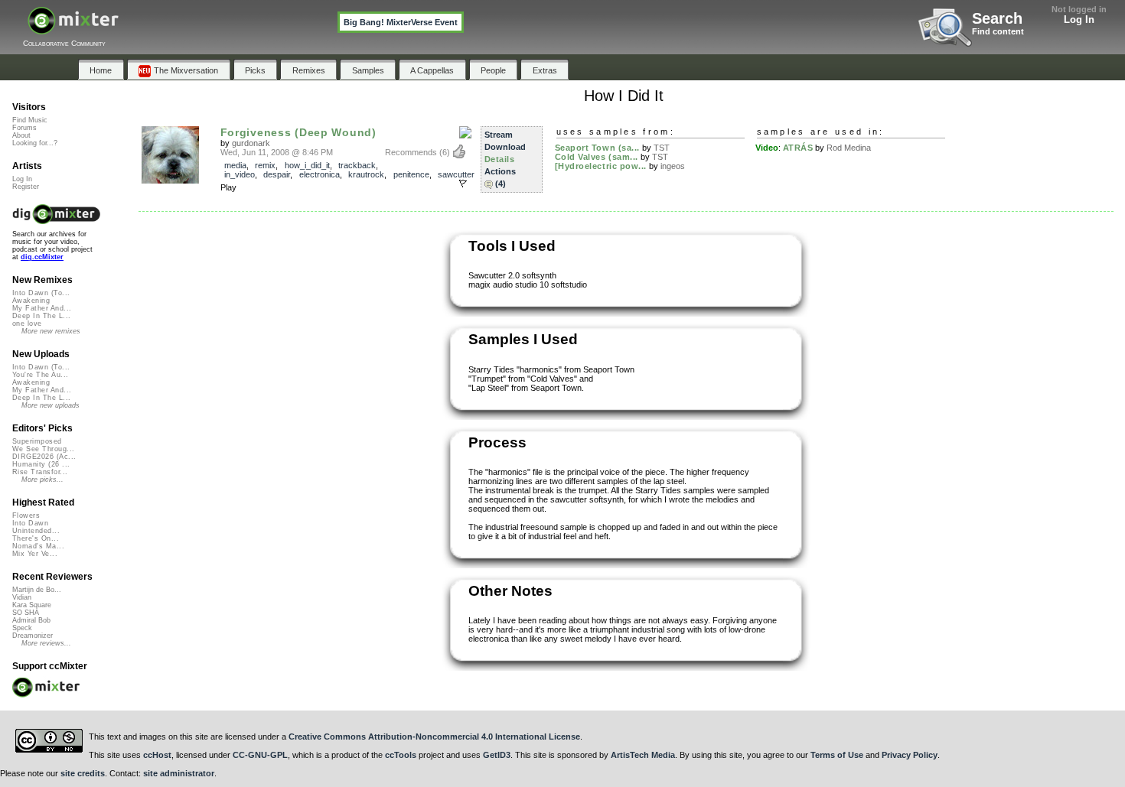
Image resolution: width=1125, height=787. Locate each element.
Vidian (21, 597)
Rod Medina (849, 147)
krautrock (366, 174)
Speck (22, 628)
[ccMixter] (73, 28)
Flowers (26, 515)
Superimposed (37, 441)
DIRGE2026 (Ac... (44, 456)
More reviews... (46, 643)
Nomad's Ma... (38, 546)
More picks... (42, 479)
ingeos (672, 166)
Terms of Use (836, 754)
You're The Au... (40, 375)
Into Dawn (30, 523)
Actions (500, 171)
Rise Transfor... (39, 472)
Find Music (29, 120)
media (235, 165)
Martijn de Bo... (36, 590)
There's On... (35, 538)
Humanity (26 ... (41, 464)
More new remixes (50, 331)
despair (276, 174)
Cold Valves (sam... (596, 156)
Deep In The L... (41, 316)
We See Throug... (43, 449)
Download (505, 146)
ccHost (157, 754)
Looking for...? (34, 143)
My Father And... (41, 308)
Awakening (31, 300)
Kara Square (31, 605)
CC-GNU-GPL (260, 754)
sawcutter (456, 174)
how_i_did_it (307, 165)
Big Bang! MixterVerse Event (401, 22)
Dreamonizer (32, 635)
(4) (500, 183)
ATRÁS (798, 147)
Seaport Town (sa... (597, 147)
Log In (1079, 19)
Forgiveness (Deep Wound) (298, 132)
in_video (239, 174)
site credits (82, 773)
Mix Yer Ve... (34, 554)
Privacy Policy (910, 754)
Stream (498, 134)
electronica (319, 174)
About (21, 135)
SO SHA (25, 612)
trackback (357, 165)
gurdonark (251, 143)
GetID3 (496, 754)
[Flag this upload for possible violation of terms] (463, 183)
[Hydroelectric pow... (601, 166)
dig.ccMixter (42, 257)
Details (499, 159)
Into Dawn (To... (41, 293)
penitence (411, 174)
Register (25, 186)
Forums (24, 128)
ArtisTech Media (643, 754)
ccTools (400, 754)
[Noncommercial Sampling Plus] (465, 133)
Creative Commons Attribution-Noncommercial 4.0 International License (434, 736)
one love (27, 323)
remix (265, 165)
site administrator (178, 773)
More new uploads (50, 405)
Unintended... (36, 531)
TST (662, 147)
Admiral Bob (31, 620)
